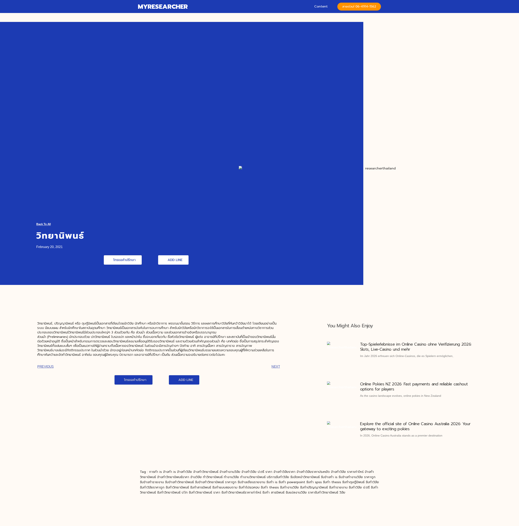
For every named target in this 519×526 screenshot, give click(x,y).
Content (321, 6)
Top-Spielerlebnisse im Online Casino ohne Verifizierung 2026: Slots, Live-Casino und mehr (416, 346)
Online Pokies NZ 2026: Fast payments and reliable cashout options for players (414, 386)
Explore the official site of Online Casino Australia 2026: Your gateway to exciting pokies (415, 426)
